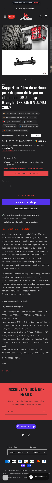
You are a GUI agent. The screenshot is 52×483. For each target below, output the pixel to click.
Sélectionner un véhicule (26, 173)
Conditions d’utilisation (13, 477)
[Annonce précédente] (4, 9)
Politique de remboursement (19, 473)
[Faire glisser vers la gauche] (20, 79)
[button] (5, 16)
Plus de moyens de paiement (26, 208)
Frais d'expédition (8, 150)
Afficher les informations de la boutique (21, 222)
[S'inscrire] (44, 412)
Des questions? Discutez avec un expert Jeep (23, 168)
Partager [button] (8, 371)
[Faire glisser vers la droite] (31, 79)
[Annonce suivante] (47, 9)
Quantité (5, 181)
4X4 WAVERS (16, 470)
